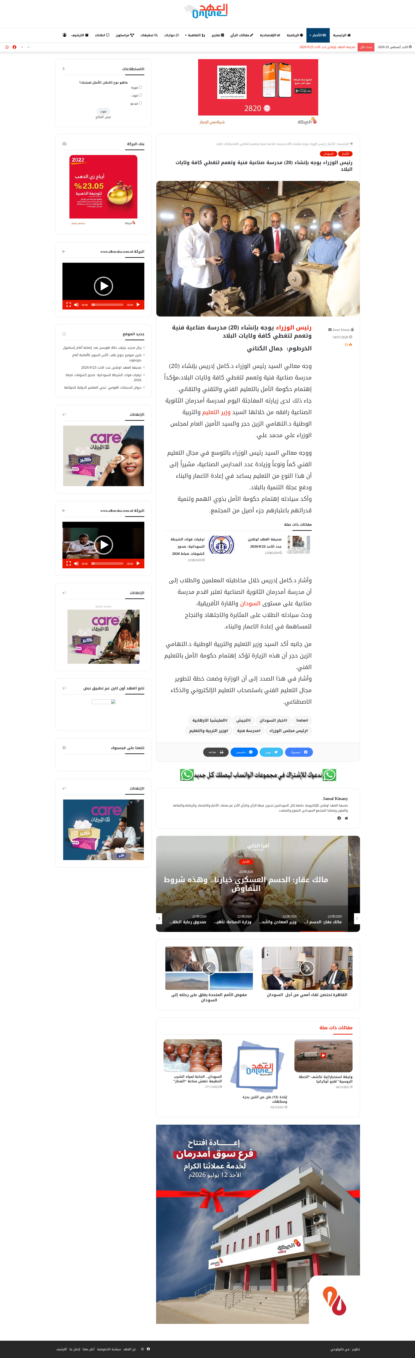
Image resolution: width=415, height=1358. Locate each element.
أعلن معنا (89, 1349)
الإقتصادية (268, 35)
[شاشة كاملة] (68, 304)
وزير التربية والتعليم (207, 730)
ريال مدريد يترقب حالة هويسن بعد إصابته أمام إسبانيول (102, 348)
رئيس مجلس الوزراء (287, 730)
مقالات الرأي (240, 35)
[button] (103, 286)
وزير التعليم (216, 412)
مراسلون (123, 35)
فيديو (134, 103)
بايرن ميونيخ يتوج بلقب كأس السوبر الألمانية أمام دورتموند (107, 357)
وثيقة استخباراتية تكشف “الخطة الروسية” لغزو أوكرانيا (326, 1079)
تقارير (216, 35)
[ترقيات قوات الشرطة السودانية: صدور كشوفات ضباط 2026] (221, 545)
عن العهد (129, 1349)
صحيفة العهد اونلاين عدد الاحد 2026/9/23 (111, 368)
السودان (328, 153)
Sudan (301, 720)
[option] (258, 884)
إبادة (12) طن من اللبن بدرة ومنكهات (265, 1099)
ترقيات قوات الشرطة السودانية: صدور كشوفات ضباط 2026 (316, 47)
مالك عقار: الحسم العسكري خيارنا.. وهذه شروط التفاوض (258, 884)
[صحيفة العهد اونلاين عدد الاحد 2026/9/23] (298, 545)
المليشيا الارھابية (209, 720)
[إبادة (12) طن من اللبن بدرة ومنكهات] (258, 1065)
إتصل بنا (74, 1349)
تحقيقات (147, 35)
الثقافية (195, 35)
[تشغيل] (138, 304)
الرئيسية (340, 35)
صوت (135, 96)
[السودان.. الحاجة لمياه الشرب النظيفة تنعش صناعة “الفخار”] (193, 1055)
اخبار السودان (273, 720)
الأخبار (317, 35)
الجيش (242, 720)
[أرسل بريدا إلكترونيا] (330, 330)
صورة (134, 88)
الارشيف (78, 35)
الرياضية (293, 35)
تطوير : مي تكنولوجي (345, 1349)
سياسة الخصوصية (109, 1349)
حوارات (170, 35)
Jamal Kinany (341, 330)
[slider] (107, 305)
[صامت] (76, 304)
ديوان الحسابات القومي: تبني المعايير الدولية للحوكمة (102, 387)
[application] (103, 286)
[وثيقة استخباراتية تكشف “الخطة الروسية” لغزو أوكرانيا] (323, 1055)
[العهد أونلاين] (207, 10)
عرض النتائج (103, 117)
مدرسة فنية (248, 730)
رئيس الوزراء (294, 327)
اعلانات (100, 35)
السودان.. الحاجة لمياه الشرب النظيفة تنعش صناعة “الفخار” (197, 1079)
